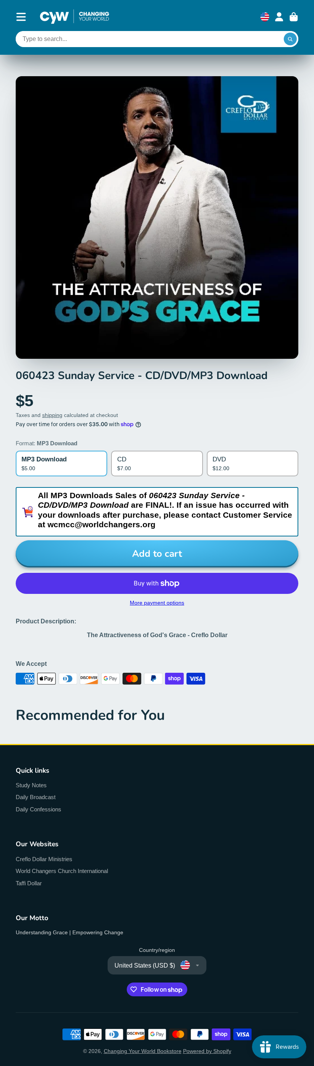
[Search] (290, 39)
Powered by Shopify (207, 1051)
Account (279, 16)
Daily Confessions (38, 809)
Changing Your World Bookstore (143, 1051)
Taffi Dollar (29, 883)
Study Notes (31, 785)
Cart (293, 16)
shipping (52, 415)
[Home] (74, 17)
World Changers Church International (62, 871)
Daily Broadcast (36, 797)
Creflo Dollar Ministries (44, 859)
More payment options (157, 603)
